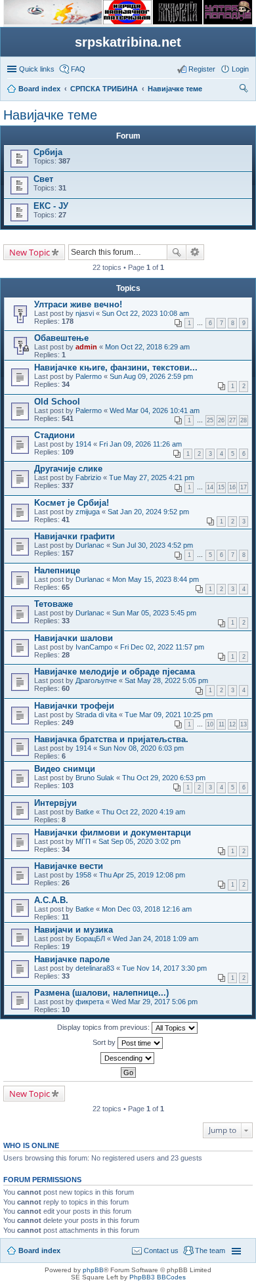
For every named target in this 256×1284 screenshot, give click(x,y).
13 (243, 724)
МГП (83, 841)
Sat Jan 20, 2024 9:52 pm (148, 512)
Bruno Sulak (94, 778)
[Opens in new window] (53, 22)
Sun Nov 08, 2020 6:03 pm (141, 748)
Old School (57, 402)
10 (210, 724)
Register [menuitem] (201, 69)
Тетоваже (53, 604)
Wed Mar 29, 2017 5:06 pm (155, 1002)
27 (232, 420)
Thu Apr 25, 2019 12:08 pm (142, 875)
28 (243, 420)
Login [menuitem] (240, 69)
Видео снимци (64, 769)
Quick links (36, 69)
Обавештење (61, 338)
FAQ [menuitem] (78, 69)
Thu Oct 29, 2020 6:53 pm (163, 778)
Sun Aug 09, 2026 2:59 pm (151, 376)
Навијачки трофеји (74, 706)
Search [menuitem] (243, 90)
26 (221, 420)
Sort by (105, 1042)
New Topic (29, 252)
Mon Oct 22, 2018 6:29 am (147, 347)
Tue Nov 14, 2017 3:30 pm (164, 968)
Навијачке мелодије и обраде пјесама (114, 671)
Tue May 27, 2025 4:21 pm (151, 477)
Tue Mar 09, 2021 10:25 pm (169, 715)
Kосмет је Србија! (71, 503)
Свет (43, 179)
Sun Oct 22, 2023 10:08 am (145, 313)
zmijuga (87, 512)
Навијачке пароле (72, 959)
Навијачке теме (50, 115)
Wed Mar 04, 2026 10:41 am (155, 410)
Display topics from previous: (104, 1027)
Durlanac (89, 545)
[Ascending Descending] (128, 1058)
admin (86, 347)
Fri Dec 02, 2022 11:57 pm (162, 647)
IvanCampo (93, 647)
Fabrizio (88, 477)
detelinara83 (94, 968)
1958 (83, 875)
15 (221, 487)
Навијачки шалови (73, 638)
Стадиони (54, 435)
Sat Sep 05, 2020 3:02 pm (139, 841)
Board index (39, 1250)
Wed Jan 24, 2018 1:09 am (155, 938)
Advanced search (195, 252)
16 (232, 487)
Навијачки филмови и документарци (112, 832)
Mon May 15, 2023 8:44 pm (155, 579)
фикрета (89, 1002)
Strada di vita (96, 715)
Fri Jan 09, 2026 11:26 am (140, 444)
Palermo (88, 376)
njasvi (84, 313)
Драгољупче (96, 680)
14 (210, 487)
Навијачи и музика (73, 930)
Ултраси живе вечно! (78, 304)
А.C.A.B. (51, 900)
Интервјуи (55, 803)
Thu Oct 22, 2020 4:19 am (143, 812)
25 (210, 420)
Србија (47, 152)
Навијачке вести (68, 866)
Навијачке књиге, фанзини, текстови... (116, 367)
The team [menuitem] (210, 1250)
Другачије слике (68, 469)
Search (176, 252)
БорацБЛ (90, 938)
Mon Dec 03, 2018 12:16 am (147, 909)
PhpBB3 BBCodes (157, 1277)
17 (243, 487)
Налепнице (57, 570)
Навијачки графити (74, 536)
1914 (83, 444)
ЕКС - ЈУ (50, 206)
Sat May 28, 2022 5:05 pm (166, 680)
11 (221, 724)
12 (232, 724)
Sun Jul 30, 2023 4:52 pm (152, 545)
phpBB (93, 1269)
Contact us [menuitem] (161, 1250)
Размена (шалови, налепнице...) (101, 993)
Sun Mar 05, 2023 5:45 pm (154, 613)
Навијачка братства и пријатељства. (111, 739)
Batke (84, 812)
